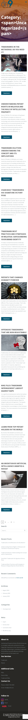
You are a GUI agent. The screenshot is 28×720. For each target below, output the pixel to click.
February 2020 (6, 593)
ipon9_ (6, 699)
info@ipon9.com (9, 687)
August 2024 (6, 590)
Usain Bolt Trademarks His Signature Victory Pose (12, 193)
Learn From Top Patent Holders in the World (12, 428)
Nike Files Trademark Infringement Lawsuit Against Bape (12, 388)
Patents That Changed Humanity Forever (12, 278)
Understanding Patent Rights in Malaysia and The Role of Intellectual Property (13, 108)
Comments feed (7, 627)
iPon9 (6, 703)
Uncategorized (7, 609)
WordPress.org (7, 630)
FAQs (2, 672)
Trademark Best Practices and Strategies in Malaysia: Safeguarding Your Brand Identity (14, 235)
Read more (7, 93)
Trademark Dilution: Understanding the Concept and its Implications (11, 152)
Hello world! (19, 577)
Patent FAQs (4, 675)
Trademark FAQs (5, 678)
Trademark (4, 660)
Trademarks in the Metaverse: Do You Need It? (12, 49)
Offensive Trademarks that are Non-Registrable (14, 331)
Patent (3, 663)
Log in (4, 622)
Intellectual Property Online (8, 643)
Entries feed (6, 624)
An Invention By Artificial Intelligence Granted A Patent (13, 466)
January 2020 (6, 596)
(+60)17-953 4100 (9, 685)
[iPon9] (7, 4)
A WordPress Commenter (8, 577)
